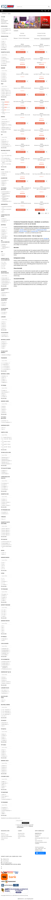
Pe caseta (4, 594)
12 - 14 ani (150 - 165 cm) (7, 439)
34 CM (3, 406)
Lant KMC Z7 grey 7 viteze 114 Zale (41, 74)
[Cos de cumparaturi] (48, 10)
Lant (3, 139)
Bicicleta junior (5, 457)
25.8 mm (4, 680)
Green (3, 786)
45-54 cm (4, 768)
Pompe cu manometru (6, 209)
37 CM (3, 407)
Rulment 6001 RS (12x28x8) (22, 74)
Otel (3, 234)
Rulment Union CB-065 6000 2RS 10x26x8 (41, 146)
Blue (3, 784)
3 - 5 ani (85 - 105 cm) (6, 441)
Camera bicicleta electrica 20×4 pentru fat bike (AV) (22, 59)
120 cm (3, 326)
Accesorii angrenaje (6, 810)
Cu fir (3, 248)
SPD (3, 640)
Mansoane (4, 141)
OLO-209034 (4, 654)
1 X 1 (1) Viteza (5, 363)
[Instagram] (1, 868)
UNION (22, 86)
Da (2, 211)
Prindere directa (5, 664)
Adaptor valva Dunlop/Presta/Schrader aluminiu (22, 130)
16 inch (3, 77)
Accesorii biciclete (4, 20)
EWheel (22, 44)
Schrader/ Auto (5, 220)
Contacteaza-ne (41, 853)
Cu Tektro (4, 488)
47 (2, 625)
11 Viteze (4, 584)
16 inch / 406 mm (5, 534)
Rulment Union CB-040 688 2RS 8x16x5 (22, 203)
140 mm (3, 499)
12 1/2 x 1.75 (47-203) (6, 159)
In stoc (3, 31)
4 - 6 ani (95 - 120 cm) (6, 444)
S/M (3, 564)
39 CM (3, 411)
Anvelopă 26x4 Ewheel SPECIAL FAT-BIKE (41, 59)
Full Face (4, 756)
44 (2, 630)
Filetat (3, 598)
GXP (3, 812)
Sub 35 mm (4, 693)
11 (2, 583)
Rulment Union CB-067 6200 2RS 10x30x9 (41, 102)
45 (2, 629)
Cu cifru (3, 313)
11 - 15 (3, 262)
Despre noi (3, 833)
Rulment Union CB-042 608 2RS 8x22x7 (22, 88)
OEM (22, 72)
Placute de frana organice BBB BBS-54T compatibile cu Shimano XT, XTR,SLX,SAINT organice (22, 188)
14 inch (3, 76)
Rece (3, 554)
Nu (2, 253)
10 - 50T (3, 611)
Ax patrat (4, 807)
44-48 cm (4, 765)
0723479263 (5, 861)
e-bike (3, 600)
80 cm (3, 323)
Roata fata (4, 722)
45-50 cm (4, 767)
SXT (22, 100)
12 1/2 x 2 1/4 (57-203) (6, 164)
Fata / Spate (4, 796)
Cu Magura (4, 486)
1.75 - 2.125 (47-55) (5, 712)
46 (2, 627)
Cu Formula (4, 489)
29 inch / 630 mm (5, 531)
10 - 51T (3, 613)
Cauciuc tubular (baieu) (6, 546)
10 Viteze (4, 581)
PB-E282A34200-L (5, 650)
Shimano (41, 113)
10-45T (3, 616)
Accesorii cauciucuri (6, 544)
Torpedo (4, 740)
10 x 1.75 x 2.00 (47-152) (6, 155)
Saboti (3, 395)
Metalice (4, 472)
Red (3, 787)
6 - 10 (3, 265)
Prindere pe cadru (5, 661)
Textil (3, 346)
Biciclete (2, 19)
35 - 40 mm (4, 690)
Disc (3, 393)
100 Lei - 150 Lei (5, 92)
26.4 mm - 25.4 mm (6, 681)
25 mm (3, 677)
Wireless (3, 244)
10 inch (3, 57)
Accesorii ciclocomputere (5, 246)
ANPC (19, 838)
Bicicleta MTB (4, 121)
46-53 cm (4, 772)
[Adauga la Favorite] (27, 52)
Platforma (4, 142)
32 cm (3, 328)
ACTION (3, 47)
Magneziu (4, 382)
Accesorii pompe (5, 191)
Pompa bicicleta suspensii (5, 199)
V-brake (3, 390)
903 (46, 213)
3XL (3, 567)
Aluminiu (4, 233)
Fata (3, 294)
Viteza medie (4, 278)
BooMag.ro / (5, 13)
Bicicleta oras (4, 462)
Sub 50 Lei (4, 89)
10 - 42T (3, 610)
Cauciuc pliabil (5, 144)
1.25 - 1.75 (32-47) (5, 709)
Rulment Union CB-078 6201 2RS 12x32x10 (41, 89)
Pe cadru (4, 302)
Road (3, 749)
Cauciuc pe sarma (5, 146)
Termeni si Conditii (4, 835)
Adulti (3, 123)
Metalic (3, 230)
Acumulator (4, 180)
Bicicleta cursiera (5, 127)
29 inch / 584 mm (5, 530)
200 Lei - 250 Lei (5, 95)
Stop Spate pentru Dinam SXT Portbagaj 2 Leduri (22, 102)
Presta (3, 173)
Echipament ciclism (4, 23)
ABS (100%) (4, 236)
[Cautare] (49, 7)
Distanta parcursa (5, 279)
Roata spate (4, 724)
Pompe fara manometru (7, 206)
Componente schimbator (4, 667)
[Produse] (2, 11)
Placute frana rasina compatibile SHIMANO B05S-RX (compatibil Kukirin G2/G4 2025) (22, 46)
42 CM (3, 412)
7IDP (3, 41)
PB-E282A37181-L (5, 651)
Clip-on (3, 303)
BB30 (3, 813)
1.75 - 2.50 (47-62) (5, 711)
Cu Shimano (4, 483)
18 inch (3, 79)
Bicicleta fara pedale (6, 460)
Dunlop (3, 175)
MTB (3, 753)
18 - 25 (3, 715)
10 (2, 579)
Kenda (41, 157)
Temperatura (4, 284)
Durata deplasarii (5, 282)
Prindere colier (5, 663)
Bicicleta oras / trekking (6, 124)
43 (2, 632)
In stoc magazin (5, 30)
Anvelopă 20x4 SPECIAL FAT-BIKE (22, 174)
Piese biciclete (3, 22)
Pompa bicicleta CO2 (6, 201)
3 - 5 (3, 266)
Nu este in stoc (5, 33)
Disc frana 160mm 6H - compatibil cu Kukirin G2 (41, 46)
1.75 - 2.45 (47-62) (5, 714)
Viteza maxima (5, 281)
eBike (3, 185)
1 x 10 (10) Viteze (5, 366)
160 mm (3, 500)
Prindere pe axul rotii (6, 669)
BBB (22, 186)
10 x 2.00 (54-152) (5, 158)
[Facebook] (1, 866)
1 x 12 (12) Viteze (5, 369)
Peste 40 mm (4, 691)
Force (22, 128)
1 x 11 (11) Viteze (5, 367)
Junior (3, 754)
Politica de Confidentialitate (6, 836)
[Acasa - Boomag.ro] (7, 6)
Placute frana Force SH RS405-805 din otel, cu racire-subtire (41, 188)
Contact (2, 839)
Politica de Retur (21, 835)
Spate (3, 295)
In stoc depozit (5, 28)
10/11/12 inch (5, 58)
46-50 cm (4, 770)
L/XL (3, 562)
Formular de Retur (21, 836)
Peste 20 (4, 263)
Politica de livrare (4, 838)
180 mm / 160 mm (5, 505)
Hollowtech (4, 809)
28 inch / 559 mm (5, 528)
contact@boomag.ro (7, 862)
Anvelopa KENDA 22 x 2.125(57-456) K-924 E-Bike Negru (41, 159)
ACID (3, 46)
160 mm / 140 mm (5, 502)
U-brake (3, 396)
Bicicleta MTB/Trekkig (6, 129)
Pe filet (3, 595)
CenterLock (4, 513)
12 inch (3, 60)
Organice (4, 470)
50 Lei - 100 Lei (5, 90)
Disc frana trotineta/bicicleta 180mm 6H (41, 174)
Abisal (3, 43)
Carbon (3, 345)
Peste (3, 102)
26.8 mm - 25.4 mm (6, 683)
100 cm (3, 325)
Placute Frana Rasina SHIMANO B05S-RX (41, 115)
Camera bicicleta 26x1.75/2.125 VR (22, 114)
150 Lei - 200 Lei (5, 93)
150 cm (3, 322)
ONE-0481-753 (5, 648)
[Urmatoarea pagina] (48, 213)
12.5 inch (4, 63)
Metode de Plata (21, 833)
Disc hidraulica (5, 392)
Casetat (3, 597)
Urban (3, 751)
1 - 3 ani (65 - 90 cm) (6, 437)
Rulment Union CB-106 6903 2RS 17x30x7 (41, 130)
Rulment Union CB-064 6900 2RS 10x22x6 (22, 146)
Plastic (3, 231)
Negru (3, 781)
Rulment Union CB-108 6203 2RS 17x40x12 (41, 204)
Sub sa (3, 305)
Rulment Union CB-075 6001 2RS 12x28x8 (22, 159)
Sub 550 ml (4, 335)
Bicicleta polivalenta (6, 463)
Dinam (3, 183)
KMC (41, 72)
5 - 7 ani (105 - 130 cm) (6, 446)
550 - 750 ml (4, 336)
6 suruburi (4, 512)
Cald (3, 552)
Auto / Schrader (5, 171)
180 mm (3, 503)
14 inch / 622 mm (5, 533)
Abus (3, 44)
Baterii (3, 182)
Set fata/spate (5, 292)
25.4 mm (4, 678)
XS (2, 565)
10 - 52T (3, 614)
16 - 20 (3, 268)
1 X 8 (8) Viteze (5, 364)
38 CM (3, 409)
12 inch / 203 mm (5, 61)
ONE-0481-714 (5, 653)
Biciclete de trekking (6, 354)
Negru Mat (4, 783)
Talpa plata (4, 638)
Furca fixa (4, 420)
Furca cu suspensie (6, 422)
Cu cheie (4, 312)
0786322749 (5, 859)
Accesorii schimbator (6, 799)
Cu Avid (3, 484)
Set (2, 725)
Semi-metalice (5, 473)
